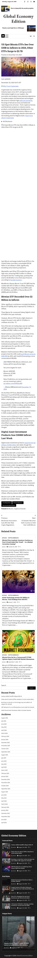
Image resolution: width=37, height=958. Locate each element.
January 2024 (4, 810)
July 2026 (3, 721)
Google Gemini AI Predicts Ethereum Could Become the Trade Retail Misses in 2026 (22, 889)
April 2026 (4, 730)
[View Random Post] (30, 36)
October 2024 (5, 785)
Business (7, 941)
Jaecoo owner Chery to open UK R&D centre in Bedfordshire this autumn (16, 944)
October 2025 (5, 748)
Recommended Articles (9, 505)
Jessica (4, 547)
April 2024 (4, 801)
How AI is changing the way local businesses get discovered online (20, 897)
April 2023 (4, 822)
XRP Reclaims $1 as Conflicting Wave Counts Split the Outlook (17, 707)
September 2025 (5, 752)
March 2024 (4, 804)
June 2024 (3, 795)
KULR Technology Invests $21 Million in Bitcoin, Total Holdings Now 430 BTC (15, 598)
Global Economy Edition (18, 18)
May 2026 (3, 727)
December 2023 (5, 813)
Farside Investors (16, 280)
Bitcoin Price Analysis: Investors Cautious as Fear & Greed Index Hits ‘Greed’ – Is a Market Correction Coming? (17, 542)
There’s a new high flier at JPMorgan (13, 28)
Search (3, 685)
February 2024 (5, 807)
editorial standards (25, 101)
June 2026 (3, 724)
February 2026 (5, 736)
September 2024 (5, 789)
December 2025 (5, 742)
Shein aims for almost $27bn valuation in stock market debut (17, 699)
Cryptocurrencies (20, 509)
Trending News (7, 502)
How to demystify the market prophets (22, 8)
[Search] (34, 36)
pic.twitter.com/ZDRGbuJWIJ (13, 383)
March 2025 (4, 770)
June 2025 (3, 761)
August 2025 (4, 755)
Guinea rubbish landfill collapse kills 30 (11, 696)
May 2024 (3, 798)
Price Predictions (17, 502)
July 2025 (3, 758)
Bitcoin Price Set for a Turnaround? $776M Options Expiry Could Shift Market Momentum (18, 658)
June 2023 (3, 819)
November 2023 (5, 816)
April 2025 (4, 767)
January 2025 (4, 776)
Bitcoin (10, 509)
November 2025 (5, 745)
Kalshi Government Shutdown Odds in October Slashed (16, 710)
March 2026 (4, 733)
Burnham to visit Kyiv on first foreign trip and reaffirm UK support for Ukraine (22, 859)
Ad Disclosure (7, 121)
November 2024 (5, 782)
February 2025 (5, 773)
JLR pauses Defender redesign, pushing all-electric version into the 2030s (22, 904)
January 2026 (4, 739)
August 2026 (4, 718)
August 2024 (4, 792)
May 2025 (3, 764)
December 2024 (5, 779)
